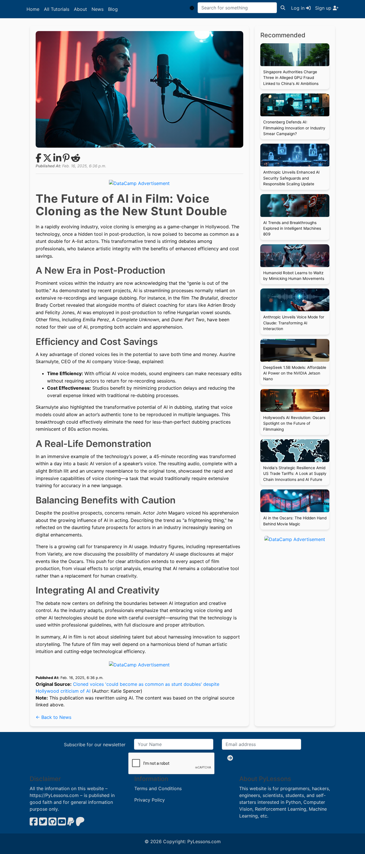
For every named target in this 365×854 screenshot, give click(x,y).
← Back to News (53, 717)
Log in (298, 8)
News (98, 9)
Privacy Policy (149, 800)
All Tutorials (56, 9)
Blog (113, 9)
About (80, 9)
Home (33, 9)
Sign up (324, 8)
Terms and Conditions (158, 788)
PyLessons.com (204, 841)
